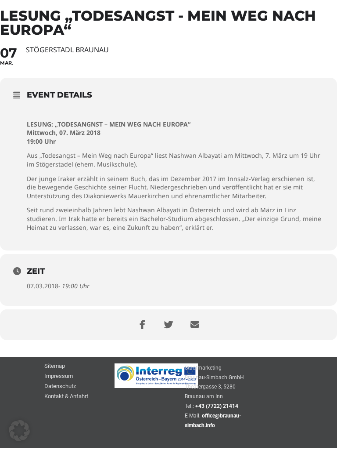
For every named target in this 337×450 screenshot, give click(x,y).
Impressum (58, 376)
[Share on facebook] (142, 325)
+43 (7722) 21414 (216, 406)
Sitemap (54, 366)
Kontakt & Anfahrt (66, 396)
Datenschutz (60, 386)
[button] (19, 430)
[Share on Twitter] (168, 325)
